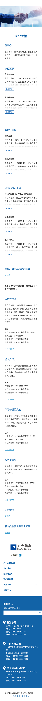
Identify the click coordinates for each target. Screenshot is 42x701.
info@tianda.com (19, 635)
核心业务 (7, 568)
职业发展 (7, 585)
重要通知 (25, 696)
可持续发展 (8, 579)
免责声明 (16, 696)
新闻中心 (7, 590)
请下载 (7, 275)
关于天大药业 (9, 563)
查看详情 (9, 89)
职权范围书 (9, 349)
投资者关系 (8, 574)
